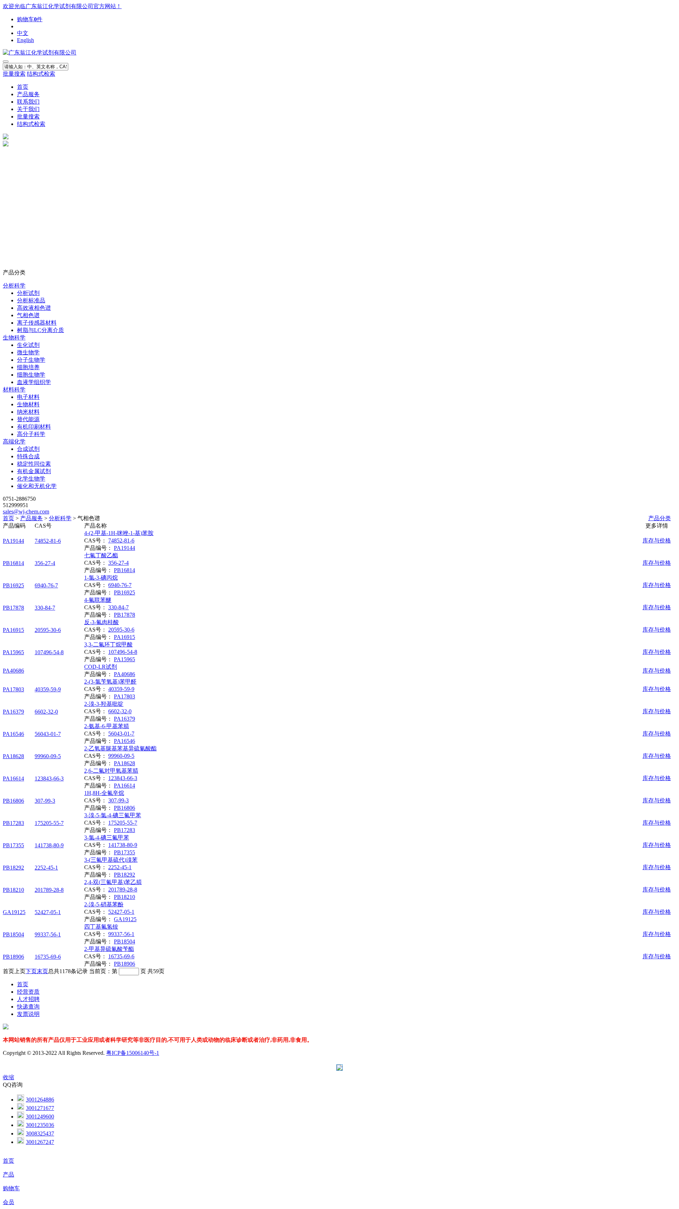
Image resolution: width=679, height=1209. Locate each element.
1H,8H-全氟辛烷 (104, 793)
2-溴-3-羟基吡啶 (103, 704)
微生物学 (28, 352)
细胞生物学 (31, 375)
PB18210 (13, 890)
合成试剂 (28, 449)
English (25, 40)
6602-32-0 (46, 712)
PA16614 (13, 778)
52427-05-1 (48, 912)
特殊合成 (28, 456)
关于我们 (28, 109)
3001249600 (40, 1117)
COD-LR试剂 (100, 667)
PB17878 (13, 608)
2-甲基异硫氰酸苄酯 (109, 949)
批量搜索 (14, 74)
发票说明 (28, 1014)
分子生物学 (31, 360)
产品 (8, 1175)
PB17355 (13, 845)
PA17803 (13, 689)
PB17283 (13, 823)
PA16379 (13, 712)
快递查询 (28, 1007)
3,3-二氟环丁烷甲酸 (108, 644)
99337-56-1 (48, 934)
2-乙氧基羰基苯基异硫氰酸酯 (120, 748)
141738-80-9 (49, 845)
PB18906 (13, 957)
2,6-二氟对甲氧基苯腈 (111, 771)
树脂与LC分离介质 (40, 330)
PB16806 (13, 801)
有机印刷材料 (34, 427)
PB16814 (13, 563)
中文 (22, 33)
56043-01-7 (48, 734)
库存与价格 (657, 540)
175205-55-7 (49, 823)
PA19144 (13, 541)
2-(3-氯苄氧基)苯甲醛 (110, 682)
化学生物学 (31, 479)
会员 (8, 1202)
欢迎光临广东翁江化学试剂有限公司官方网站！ (62, 6)
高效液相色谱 (34, 308)
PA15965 (13, 652)
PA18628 (13, 756)
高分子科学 (31, 434)
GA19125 (14, 912)
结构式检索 (41, 74)
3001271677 (40, 1108)
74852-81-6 (48, 541)
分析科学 (14, 286)
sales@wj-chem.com (26, 511)
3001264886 (40, 1100)
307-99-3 (45, 801)
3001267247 (40, 1142)
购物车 (11, 1188)
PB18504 (13, 934)
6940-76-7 (46, 585)
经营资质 (28, 992)
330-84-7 (45, 608)
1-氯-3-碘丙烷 (101, 578)
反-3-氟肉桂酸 (101, 622)
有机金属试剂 (34, 471)
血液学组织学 (34, 382)
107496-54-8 (49, 652)
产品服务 (28, 94)
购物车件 (29, 19)
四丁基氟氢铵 (101, 927)
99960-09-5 (48, 756)
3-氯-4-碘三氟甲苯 (106, 838)
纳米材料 (28, 412)
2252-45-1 (46, 868)
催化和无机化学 (37, 486)
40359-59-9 (48, 689)
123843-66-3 (49, 778)
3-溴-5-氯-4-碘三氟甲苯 (112, 815)
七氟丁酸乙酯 (101, 555)
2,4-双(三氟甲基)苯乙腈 (113, 882)
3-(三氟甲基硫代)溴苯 (111, 860)
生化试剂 (28, 345)
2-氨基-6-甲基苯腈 (106, 726)
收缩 (8, 1077)
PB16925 (13, 585)
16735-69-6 (48, 957)
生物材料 (28, 404)
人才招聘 (28, 999)
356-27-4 (45, 563)
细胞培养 (28, 367)
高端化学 (14, 441)
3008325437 (40, 1133)
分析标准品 (31, 300)
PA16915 (13, 630)
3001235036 (40, 1125)
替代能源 (28, 419)
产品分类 (659, 518)
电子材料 (28, 397)
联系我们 (28, 102)
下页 (31, 971)
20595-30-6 (48, 630)
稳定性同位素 (34, 464)
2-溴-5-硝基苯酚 (103, 904)
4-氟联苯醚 (97, 600)
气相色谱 (28, 315)
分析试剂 (28, 293)
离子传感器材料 (37, 323)
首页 (22, 87)
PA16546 (13, 734)
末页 (42, 971)
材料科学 (14, 389)
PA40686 (13, 671)
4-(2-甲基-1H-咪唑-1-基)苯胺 (118, 533)
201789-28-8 (49, 890)
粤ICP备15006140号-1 (132, 1053)
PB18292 (13, 868)
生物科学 (14, 338)
